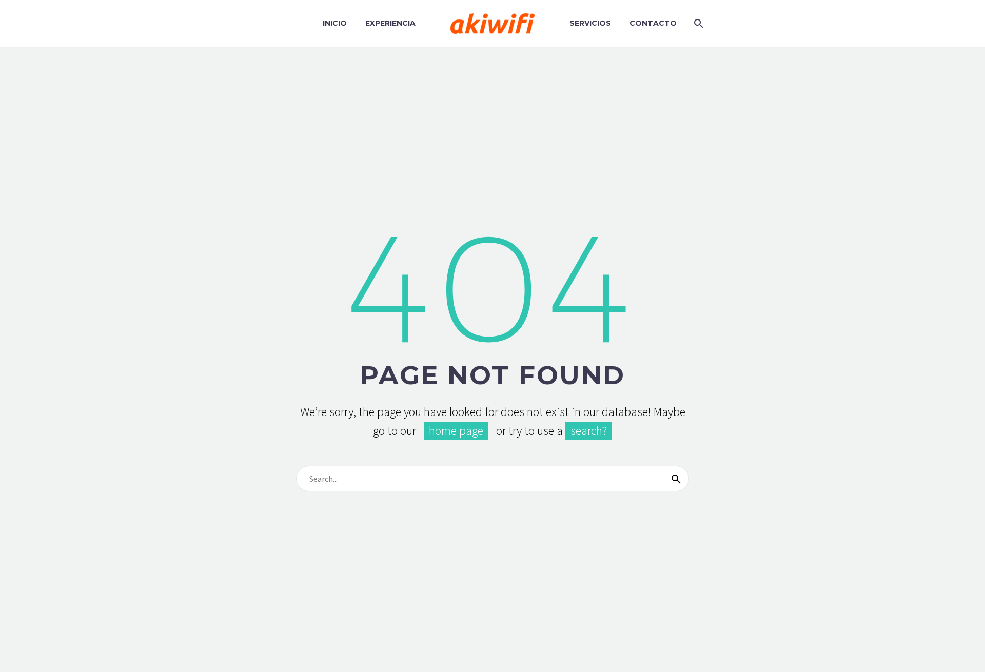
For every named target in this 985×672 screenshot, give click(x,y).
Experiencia (390, 23)
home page (456, 431)
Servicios (590, 23)
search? (588, 431)
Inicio (335, 23)
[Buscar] (676, 478)
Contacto (653, 23)
